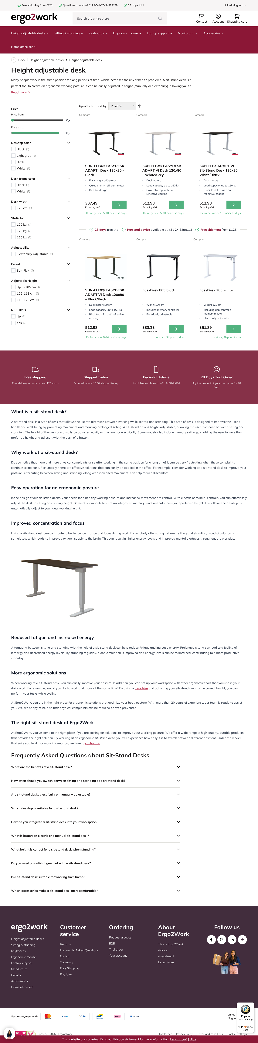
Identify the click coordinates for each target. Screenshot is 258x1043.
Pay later (66, 974)
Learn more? (178, 1039)
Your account (118, 955)
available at (147, 229)
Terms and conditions (210, 1034)
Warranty (66, 962)
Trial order (116, 949)
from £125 (37, 5)
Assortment (166, 956)
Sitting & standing (67, 33)
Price (14, 109)
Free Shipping (69, 968)
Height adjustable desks (28, 33)
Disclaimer (165, 1034)
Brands (16, 975)
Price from (17, 114)
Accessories (211, 33)
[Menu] (252, 1005)
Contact (65, 956)
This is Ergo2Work (171, 944)
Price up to (17, 127)
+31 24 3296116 (180, 229)
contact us (92, 743)
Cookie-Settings (237, 1034)
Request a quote (120, 937)
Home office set (22, 47)
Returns (65, 944)
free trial (107, 229)
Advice (163, 950)
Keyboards (96, 33)
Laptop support (158, 33)
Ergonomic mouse (125, 33)
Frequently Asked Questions (79, 950)
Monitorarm (186, 33)
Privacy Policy (184, 1034)
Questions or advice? (75, 5)
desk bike (141, 688)
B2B (112, 943)
